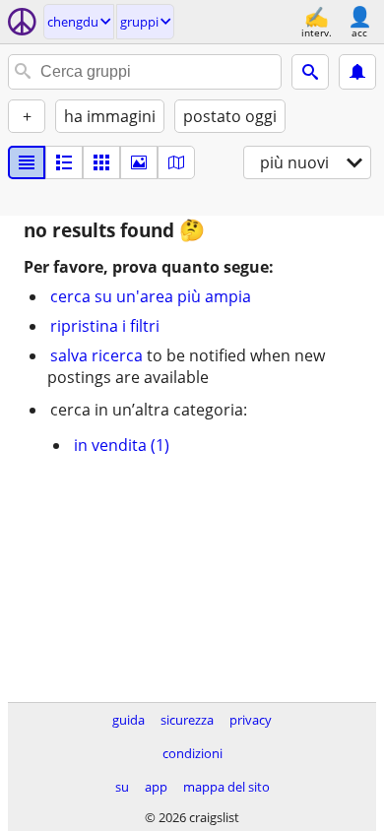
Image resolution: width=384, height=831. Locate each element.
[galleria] (139, 162)
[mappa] (176, 162)
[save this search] (357, 72)
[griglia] (101, 162)
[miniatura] (64, 162)
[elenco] (26, 162)
